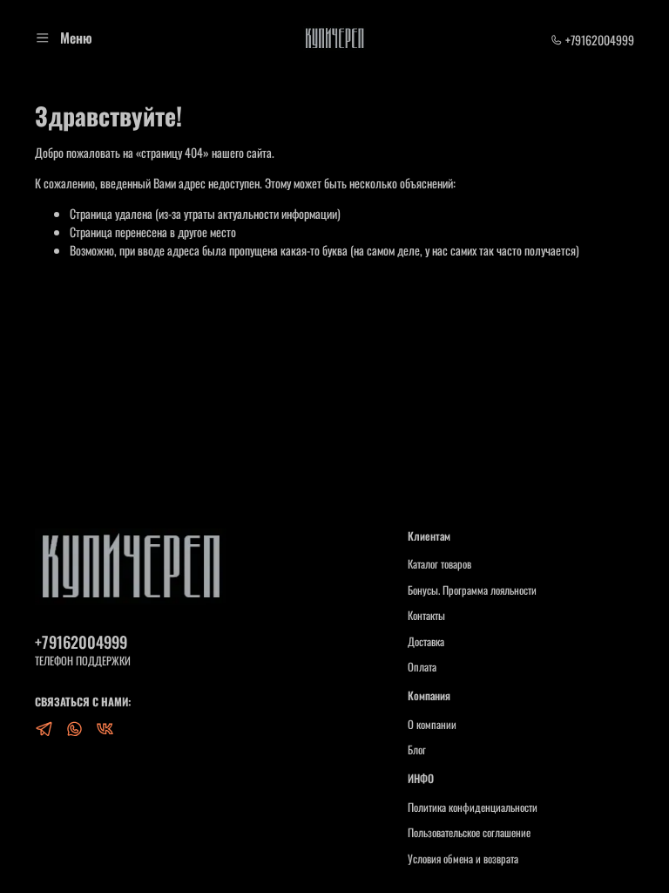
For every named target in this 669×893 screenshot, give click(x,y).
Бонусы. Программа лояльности (472, 590)
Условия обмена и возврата (463, 859)
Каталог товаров (439, 564)
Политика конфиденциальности (472, 807)
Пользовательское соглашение (469, 833)
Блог (417, 750)
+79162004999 (598, 40)
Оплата (422, 667)
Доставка (426, 642)
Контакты (426, 616)
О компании (432, 725)
